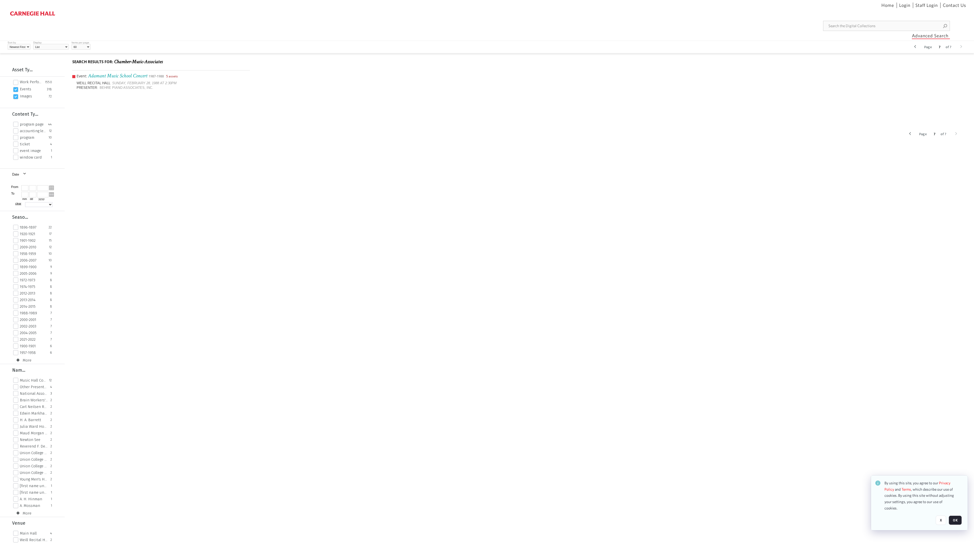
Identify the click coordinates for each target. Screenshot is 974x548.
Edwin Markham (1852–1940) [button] (34, 413)
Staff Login (926, 5)
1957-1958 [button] (28, 352)
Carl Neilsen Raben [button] (34, 406)
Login (904, 5)
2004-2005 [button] (28, 333)
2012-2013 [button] (27, 293)
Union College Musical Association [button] (34, 472)
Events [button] (25, 89)
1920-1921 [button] (27, 234)
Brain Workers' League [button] (34, 400)
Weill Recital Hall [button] (34, 540)
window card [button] (31, 157)
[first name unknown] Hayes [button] (34, 486)
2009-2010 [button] (28, 247)
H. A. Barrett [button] (30, 420)
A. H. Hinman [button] (31, 499)
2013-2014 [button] (28, 300)
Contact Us (954, 5)
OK (955, 520)
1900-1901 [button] (28, 346)
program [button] (27, 137)
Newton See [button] (30, 439)
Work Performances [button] (31, 82)
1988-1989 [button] (28, 313)
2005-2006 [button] (28, 273)
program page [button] (32, 124)
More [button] (27, 360)
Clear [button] (18, 203)
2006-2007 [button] (28, 260)
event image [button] (30, 150)
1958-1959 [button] (28, 253)
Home (887, 5)
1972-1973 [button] (27, 280)
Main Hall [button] (28, 533)
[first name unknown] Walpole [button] (34, 492)
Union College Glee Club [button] (34, 459)
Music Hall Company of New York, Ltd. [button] (33, 380)
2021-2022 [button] (28, 339)
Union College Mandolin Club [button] (34, 466)
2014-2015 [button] (28, 306)
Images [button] (26, 96)
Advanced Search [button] (930, 36)
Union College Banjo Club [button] (34, 453)
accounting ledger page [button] (33, 131)
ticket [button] (25, 144)
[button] (945, 26)
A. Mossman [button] (30, 505)
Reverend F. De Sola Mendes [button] (34, 446)
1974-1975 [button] (27, 286)
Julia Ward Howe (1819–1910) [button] (34, 426)
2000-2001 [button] (28, 319)
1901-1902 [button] (28, 240)
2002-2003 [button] (28, 326)
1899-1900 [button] (28, 267)
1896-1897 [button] (28, 227)
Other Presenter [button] (33, 387)
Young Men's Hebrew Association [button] (34, 479)
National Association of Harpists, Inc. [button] (34, 393)
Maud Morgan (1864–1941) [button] (34, 433)
